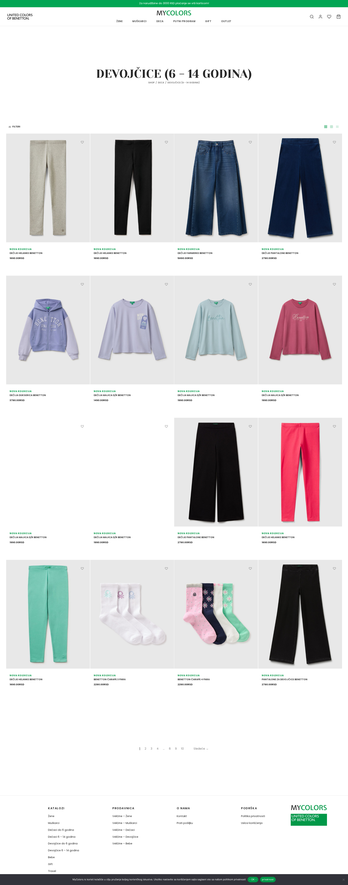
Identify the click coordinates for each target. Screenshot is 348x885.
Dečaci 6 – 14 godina (61, 837)
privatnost (268, 879)
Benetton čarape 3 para (110, 679)
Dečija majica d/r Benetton (112, 395)
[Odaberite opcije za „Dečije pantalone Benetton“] (334, 150)
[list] (337, 127)
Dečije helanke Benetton (26, 253)
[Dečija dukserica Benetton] (48, 330)
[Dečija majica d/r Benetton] (132, 330)
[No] (343, 879)
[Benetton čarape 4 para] (216, 614)
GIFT (208, 21)
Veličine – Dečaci (123, 830)
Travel (52, 871)
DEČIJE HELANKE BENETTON (278, 537)
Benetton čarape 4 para (194, 679)
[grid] (326, 127)
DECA (161, 82)
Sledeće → (201, 749)
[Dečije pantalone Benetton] (300, 188)
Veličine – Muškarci (124, 823)
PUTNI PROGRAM (184, 21)
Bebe (51, 857)
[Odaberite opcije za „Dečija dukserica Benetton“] (82, 292)
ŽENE (119, 21)
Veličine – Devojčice (125, 837)
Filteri (16, 126)
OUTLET (226, 21)
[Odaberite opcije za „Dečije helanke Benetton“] (82, 150)
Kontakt (182, 816)
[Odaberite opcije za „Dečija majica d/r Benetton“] (166, 292)
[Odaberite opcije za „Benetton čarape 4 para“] (250, 577)
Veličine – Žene (122, 816)
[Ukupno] (338, 16)
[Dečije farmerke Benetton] (216, 188)
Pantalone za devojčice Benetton (284, 679)
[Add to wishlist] (82, 142)
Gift (50, 864)
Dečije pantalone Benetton (280, 253)
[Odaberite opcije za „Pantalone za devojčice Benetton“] (334, 577)
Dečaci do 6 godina (61, 830)
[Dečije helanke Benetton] (48, 188)
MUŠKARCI (139, 21)
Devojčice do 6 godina (63, 843)
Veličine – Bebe (122, 843)
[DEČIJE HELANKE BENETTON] (300, 472)
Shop (151, 82)
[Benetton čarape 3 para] (132, 614)
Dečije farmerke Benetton (195, 253)
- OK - (253, 879)
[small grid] (332, 127)
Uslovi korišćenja (251, 823)
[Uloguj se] (320, 16)
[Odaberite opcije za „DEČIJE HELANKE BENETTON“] (334, 435)
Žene (51, 816)
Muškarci (53, 823)
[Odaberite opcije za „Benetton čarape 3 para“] (166, 577)
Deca (160, 21)
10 (182, 749)
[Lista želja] (329, 16)
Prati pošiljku (185, 823)
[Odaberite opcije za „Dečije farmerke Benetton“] (250, 150)
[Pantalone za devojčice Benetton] (300, 614)
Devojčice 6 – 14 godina (63, 850)
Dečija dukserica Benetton (28, 395)
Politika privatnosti (253, 816)
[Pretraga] (312, 16)
